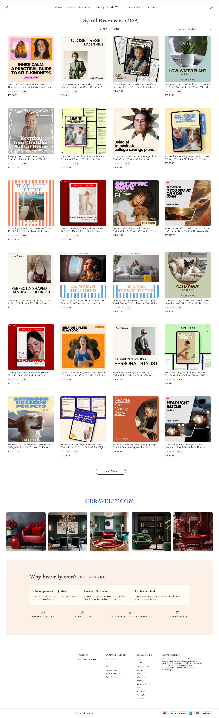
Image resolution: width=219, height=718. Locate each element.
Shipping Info (111, 663)
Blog (138, 659)
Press (139, 674)
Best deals (84, 7)
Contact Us (110, 659)
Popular (70, 7)
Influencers (141, 677)
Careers (140, 670)
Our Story (140, 663)
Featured (152, 7)
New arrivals (136, 7)
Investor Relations (144, 684)
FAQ (108, 667)
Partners (140, 688)
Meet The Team (143, 667)
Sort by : (182, 29)
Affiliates (140, 681)
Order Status (111, 677)
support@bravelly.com (87, 659)
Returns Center (111, 670)
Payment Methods (113, 674)
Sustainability (142, 691)
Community (141, 698)
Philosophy (141, 695)
